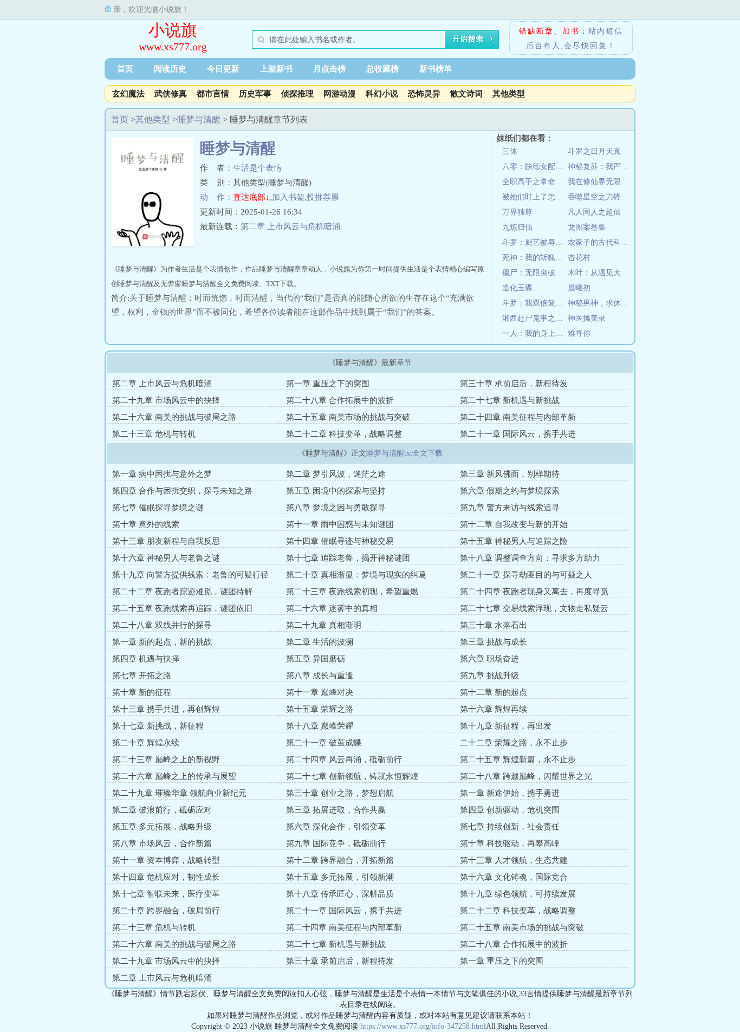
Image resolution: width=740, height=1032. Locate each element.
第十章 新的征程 (141, 692)
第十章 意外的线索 (145, 524)
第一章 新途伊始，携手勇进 (510, 793)
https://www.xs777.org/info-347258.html (423, 1026)
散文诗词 (466, 93)
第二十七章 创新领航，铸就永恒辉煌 (352, 776)
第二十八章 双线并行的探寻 (162, 625)
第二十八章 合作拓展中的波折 (340, 400)
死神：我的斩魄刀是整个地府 (535, 258)
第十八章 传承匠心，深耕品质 (340, 894)
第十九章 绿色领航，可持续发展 (518, 894)
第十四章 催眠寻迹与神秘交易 (340, 541)
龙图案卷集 (587, 227)
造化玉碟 (517, 288)
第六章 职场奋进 (489, 658)
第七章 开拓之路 (141, 675)
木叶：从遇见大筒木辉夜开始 (600, 273)
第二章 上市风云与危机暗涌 (290, 226)
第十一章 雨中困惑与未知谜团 (340, 524)
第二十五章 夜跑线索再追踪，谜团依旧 (182, 608)
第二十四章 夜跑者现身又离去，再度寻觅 (534, 591)
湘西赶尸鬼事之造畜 (535, 318)
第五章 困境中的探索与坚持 (336, 490)
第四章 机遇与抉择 (145, 658)
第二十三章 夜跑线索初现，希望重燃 (352, 591)
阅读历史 (170, 68)
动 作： (216, 197)
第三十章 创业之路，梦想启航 (340, 793)
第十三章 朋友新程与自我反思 (166, 541)
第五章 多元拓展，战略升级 (162, 826)
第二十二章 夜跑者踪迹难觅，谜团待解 (182, 591)
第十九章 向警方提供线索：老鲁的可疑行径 (190, 574)
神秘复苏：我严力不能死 (600, 167)
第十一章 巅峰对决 (319, 692)
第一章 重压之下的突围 (327, 383)
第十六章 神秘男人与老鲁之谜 (166, 558)
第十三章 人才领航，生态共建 (514, 860)
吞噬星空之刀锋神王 (600, 197)
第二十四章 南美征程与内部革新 (518, 417)
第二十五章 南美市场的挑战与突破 (348, 417)
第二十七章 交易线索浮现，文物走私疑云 (534, 608)
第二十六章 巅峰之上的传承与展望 (174, 776)
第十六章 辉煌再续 (493, 709)
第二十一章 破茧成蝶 (323, 742)
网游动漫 (339, 93)
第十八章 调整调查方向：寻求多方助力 (530, 558)
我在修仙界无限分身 (600, 182)
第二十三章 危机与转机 (154, 434)
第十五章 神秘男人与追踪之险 (514, 541)
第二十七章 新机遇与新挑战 (510, 400)
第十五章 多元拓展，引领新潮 (340, 877)
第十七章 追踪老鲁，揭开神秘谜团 (348, 558)
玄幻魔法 (128, 93)
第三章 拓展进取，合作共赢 (336, 810)
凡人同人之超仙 (594, 212)
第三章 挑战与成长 (493, 642)
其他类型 (508, 93)
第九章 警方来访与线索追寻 (510, 507)
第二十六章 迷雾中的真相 (332, 608)
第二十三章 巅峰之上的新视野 (166, 759)
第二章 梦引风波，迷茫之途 (336, 474)
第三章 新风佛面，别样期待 (510, 474)
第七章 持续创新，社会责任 (510, 826)
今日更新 (223, 68)
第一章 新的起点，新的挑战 (162, 642)
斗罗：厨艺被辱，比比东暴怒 (535, 242)
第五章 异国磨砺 (315, 658)
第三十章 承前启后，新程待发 (514, 383)
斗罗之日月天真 (594, 151)
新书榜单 (435, 68)
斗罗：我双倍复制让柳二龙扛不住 (535, 303)
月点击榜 (329, 68)
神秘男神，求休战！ (600, 303)
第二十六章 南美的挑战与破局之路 (174, 417)
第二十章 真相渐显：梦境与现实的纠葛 (356, 574)
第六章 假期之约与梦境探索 (510, 490)
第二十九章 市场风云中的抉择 (166, 400)
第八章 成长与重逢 (319, 675)
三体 (509, 151)
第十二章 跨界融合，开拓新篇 (340, 860)
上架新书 (276, 68)
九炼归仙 (517, 227)
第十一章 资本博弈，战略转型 (166, 860)
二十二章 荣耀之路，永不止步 (514, 742)
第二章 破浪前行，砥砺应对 (162, 810)
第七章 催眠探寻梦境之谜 (158, 507)
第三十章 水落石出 (493, 625)
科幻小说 (382, 93)
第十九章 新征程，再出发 (505, 726)
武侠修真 (170, 93)
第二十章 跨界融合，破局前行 (166, 910)
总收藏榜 (382, 68)
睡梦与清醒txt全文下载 (404, 453)
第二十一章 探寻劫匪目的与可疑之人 (526, 574)
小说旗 (172, 30)
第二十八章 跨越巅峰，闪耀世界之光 (526, 776)
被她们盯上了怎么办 (535, 197)
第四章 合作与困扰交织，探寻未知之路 (182, 490)
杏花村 (579, 258)
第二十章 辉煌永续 (145, 742)
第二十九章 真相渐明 (323, 625)
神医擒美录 (587, 318)
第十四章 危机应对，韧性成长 (166, 877)
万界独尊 (517, 212)
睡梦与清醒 (198, 119)
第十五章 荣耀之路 (319, 709)
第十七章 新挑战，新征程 (158, 726)
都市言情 (213, 93)
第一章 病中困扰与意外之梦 (162, 474)
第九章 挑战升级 (489, 675)
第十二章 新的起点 (493, 692)
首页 (125, 68)
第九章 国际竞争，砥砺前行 (336, 843)
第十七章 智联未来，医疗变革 (166, 894)
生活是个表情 (257, 168)
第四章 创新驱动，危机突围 (510, 810)
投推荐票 (323, 197)
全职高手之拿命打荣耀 (535, 182)
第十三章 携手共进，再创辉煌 (166, 709)
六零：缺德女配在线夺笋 (535, 167)
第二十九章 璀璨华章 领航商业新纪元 (179, 793)
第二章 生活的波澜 (319, 642)
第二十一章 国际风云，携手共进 (518, 434)
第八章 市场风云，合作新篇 (162, 843)
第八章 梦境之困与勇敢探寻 (336, 507)
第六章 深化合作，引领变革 (336, 826)
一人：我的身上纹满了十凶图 (535, 333)
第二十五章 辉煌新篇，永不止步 (518, 759)
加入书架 (288, 197)
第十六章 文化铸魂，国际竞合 (514, 877)
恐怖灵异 (424, 93)
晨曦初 (579, 288)
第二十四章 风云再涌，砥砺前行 (344, 759)
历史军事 (255, 93)
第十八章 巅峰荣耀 (319, 726)
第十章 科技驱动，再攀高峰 (510, 843)
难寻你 (579, 333)
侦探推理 (297, 93)
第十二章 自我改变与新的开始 (514, 524)
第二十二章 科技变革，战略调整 (344, 434)
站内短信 (605, 31)
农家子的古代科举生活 (600, 242)
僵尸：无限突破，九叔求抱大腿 (535, 273)
